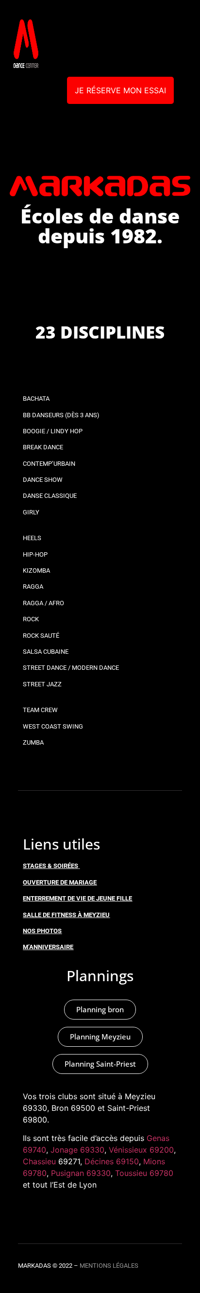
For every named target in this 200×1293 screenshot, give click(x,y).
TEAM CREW (40, 710)
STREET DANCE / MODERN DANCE (71, 667)
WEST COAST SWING (53, 726)
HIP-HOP (35, 554)
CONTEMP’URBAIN (49, 463)
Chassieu (39, 1161)
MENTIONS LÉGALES (109, 1265)
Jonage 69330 (77, 1150)
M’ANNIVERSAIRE (48, 947)
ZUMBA (33, 742)
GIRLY (31, 512)
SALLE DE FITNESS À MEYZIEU (66, 915)
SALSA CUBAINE (45, 651)
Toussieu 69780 (144, 1173)
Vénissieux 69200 (141, 1150)
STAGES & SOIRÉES (50, 865)
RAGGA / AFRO (43, 603)
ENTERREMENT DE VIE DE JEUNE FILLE (77, 898)
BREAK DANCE (43, 447)
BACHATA (36, 398)
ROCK (31, 619)
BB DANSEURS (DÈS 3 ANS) (61, 415)
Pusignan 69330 (81, 1173)
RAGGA (33, 586)
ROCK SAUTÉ (41, 635)
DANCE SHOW (43, 479)
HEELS (32, 538)
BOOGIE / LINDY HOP (53, 431)
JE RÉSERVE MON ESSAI (120, 90)
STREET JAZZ (42, 684)
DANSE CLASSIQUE (50, 495)
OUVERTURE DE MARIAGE (60, 882)
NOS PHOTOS (42, 931)
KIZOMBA (36, 570)
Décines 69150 (111, 1161)
